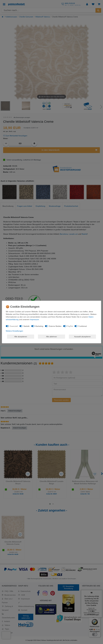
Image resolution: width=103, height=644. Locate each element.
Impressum (34, 319)
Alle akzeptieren (20, 336)
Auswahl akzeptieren (82, 336)
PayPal (70, 326)
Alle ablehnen (51, 336)
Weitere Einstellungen (14, 331)
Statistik (26, 326)
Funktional (82, 326)
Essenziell (14, 326)
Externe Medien (55, 326)
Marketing (39, 326)
